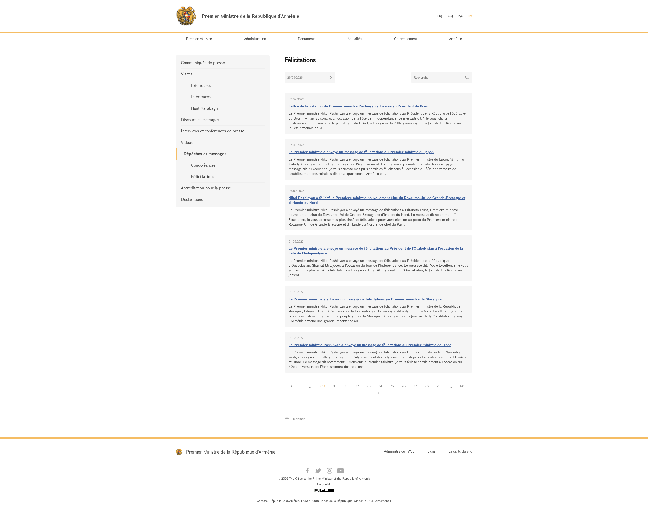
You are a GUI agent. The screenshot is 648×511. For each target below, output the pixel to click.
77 (415, 386)
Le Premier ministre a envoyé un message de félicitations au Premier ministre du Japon (361, 151)
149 (462, 386)
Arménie (455, 38)
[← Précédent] (291, 386)
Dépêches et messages (205, 153)
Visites (186, 73)
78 (427, 386)
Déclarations (192, 199)
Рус (460, 16)
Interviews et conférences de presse (212, 130)
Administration (255, 38)
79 (438, 386)
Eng (439, 16)
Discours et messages (200, 119)
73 (369, 386)
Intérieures (201, 96)
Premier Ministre (199, 38)
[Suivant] (378, 392)
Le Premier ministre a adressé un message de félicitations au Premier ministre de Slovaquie (365, 299)
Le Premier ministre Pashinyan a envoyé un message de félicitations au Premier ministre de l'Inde (370, 344)
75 (392, 386)
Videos (187, 142)
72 (357, 386)
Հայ (450, 16)
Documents (306, 38)
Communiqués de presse (203, 62)
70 (334, 386)
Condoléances (203, 165)
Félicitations (202, 176)
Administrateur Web (399, 451)
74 (380, 386)
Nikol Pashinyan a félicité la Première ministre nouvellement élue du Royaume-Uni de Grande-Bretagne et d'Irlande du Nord (377, 200)
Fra (470, 16)
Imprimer (298, 419)
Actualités (355, 38)
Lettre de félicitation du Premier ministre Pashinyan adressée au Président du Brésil (359, 106)
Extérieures (201, 85)
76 (404, 386)
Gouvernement (405, 38)
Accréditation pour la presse (206, 187)
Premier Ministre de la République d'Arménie (230, 452)
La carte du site (460, 451)
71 (346, 386)
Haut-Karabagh (204, 108)
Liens (431, 451)
